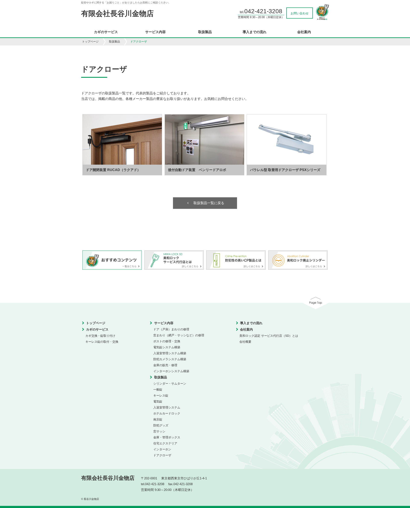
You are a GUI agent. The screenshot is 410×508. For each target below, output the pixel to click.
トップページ (90, 41)
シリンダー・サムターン (169, 383)
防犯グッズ (160, 425)
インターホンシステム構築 (171, 371)
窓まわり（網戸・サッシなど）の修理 (178, 335)
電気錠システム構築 (166, 347)
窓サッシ (159, 431)
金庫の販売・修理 (165, 365)
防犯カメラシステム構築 (169, 359)
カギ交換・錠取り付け (100, 335)
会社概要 (245, 341)
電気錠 (157, 401)
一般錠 (157, 389)
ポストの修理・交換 (166, 341)
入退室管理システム (166, 407)
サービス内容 (155, 32)
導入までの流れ (254, 32)
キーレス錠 (160, 395)
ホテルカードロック (166, 413)
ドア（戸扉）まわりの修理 (171, 329)
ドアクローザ (162, 455)
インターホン (162, 449)
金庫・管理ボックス (166, 437)
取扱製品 (205, 32)
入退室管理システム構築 (169, 353)
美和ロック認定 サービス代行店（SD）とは (268, 335)
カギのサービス (106, 32)
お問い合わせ (300, 13)
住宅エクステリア (165, 443)
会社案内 (304, 32)
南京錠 (157, 419)
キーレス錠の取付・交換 (101, 341)
